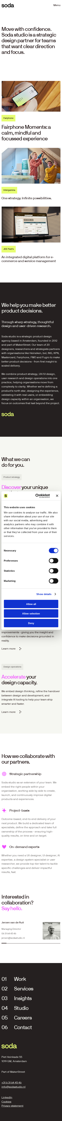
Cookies (6, 1101)
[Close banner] (57, 496)
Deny (31, 623)
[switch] (53, 560)
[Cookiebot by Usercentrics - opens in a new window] (37, 496)
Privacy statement (12, 1105)
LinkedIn (6, 1097)
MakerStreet (17, 1071)
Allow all (31, 604)
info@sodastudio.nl (13, 1086)
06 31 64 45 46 (8, 933)
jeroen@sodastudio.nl (13, 937)
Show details (43, 594)
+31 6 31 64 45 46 (11, 1082)
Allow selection (31, 613)
